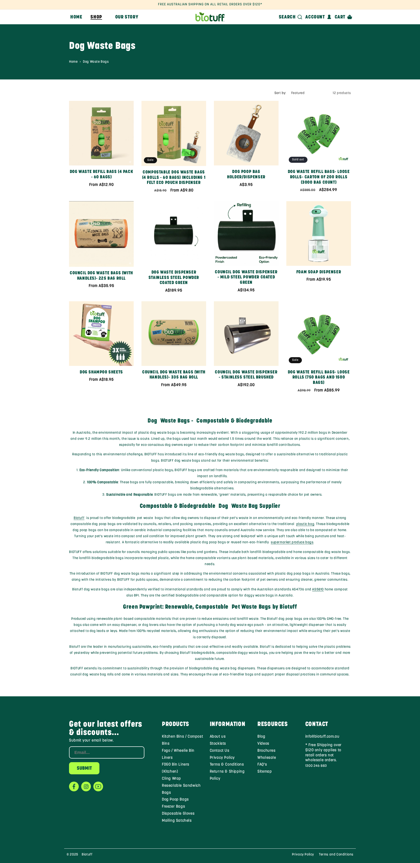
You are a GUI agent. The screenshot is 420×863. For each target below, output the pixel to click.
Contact (316, 724)
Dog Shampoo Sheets (101, 372)
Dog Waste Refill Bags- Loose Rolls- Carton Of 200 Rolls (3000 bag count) (319, 177)
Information (227, 724)
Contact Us (219, 751)
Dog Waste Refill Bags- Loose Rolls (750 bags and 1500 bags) (319, 377)
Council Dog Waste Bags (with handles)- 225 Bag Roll (101, 276)
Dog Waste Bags (96, 62)
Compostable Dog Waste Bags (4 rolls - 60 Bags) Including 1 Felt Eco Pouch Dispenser (174, 177)
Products (175, 724)
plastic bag (305, 524)
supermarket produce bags (292, 542)
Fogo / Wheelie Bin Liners (178, 754)
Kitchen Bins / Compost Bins (182, 740)
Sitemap (264, 772)
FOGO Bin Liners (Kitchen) (175, 768)
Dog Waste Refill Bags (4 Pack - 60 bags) (101, 175)
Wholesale (266, 758)
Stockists (218, 744)
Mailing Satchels (177, 821)
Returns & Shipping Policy (227, 775)
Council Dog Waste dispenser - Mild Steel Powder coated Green (246, 277)
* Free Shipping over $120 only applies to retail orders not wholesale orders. (323, 752)
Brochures (266, 751)
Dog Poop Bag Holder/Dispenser (246, 175)
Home (73, 62)
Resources (272, 724)
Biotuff (79, 518)
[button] (98, 16)
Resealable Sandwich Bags (181, 789)
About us (218, 737)
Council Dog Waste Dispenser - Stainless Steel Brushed (246, 375)
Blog (261, 737)
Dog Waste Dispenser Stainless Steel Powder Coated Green (174, 277)
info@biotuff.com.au (322, 737)
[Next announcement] (342, 4)
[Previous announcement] (78, 4)
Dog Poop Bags (175, 800)
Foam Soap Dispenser (318, 272)
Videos (263, 744)
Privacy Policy (222, 758)
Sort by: (280, 93)
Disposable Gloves (178, 814)
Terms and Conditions (336, 854)
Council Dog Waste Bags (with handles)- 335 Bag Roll (173, 375)
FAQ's (262, 765)
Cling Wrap (171, 779)
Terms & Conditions (227, 765)
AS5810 (318, 589)
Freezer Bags (173, 807)
